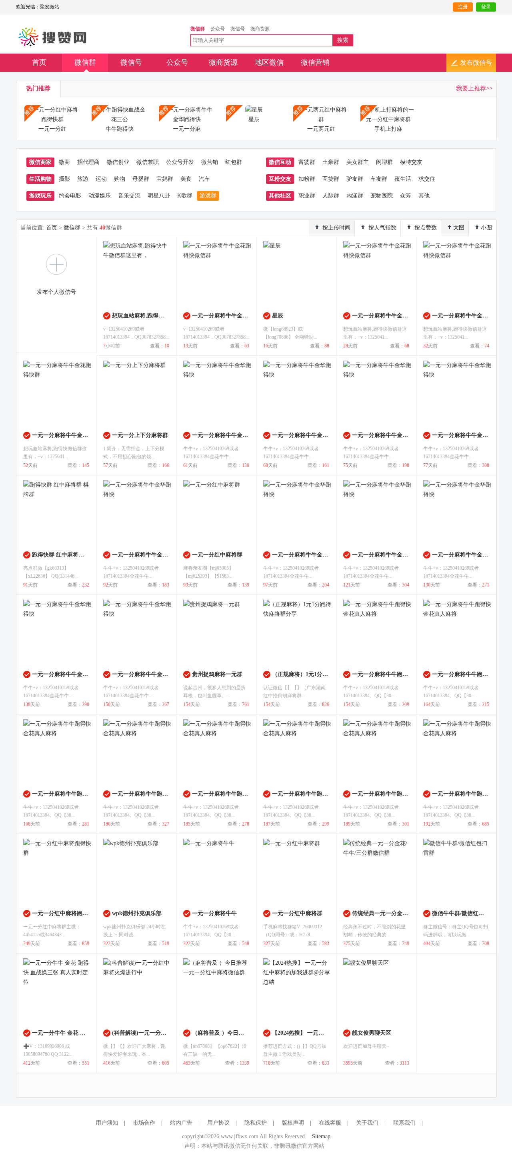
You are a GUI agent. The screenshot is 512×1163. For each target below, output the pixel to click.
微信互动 (280, 162)
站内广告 (181, 1123)
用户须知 (107, 1123)
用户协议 (218, 1123)
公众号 (177, 62)
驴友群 (354, 179)
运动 (101, 179)
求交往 (426, 179)
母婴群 (140, 179)
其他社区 (280, 196)
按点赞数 (425, 228)
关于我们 (367, 1123)
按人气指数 (382, 228)
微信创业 (118, 162)
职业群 (306, 196)
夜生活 (402, 179)
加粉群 (306, 179)
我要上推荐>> (474, 88)
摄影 (64, 179)
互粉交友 (280, 179)
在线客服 (330, 1123)
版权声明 (293, 1123)
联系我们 (404, 1123)
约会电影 (70, 196)
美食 (186, 179)
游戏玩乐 (40, 196)
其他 (424, 196)
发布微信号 (476, 62)
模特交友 (411, 162)
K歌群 (184, 196)
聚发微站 (53, 37)
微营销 (209, 162)
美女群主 (357, 162)
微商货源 (223, 62)
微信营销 (315, 62)
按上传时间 (336, 228)
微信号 (131, 62)
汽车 (204, 179)
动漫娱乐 (99, 196)
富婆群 (306, 162)
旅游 (82, 179)
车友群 (378, 179)
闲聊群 (384, 162)
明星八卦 (159, 196)
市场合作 (144, 1123)
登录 (486, 7)
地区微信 (269, 62)
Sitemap (321, 1136)
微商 (64, 162)
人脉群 (330, 196)
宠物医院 (381, 196)
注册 (463, 7)
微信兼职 (147, 162)
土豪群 (330, 162)
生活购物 (40, 179)
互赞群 (330, 179)
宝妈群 (164, 179)
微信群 (85, 62)
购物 (119, 179)
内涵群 (354, 196)
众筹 (405, 196)
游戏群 (208, 196)
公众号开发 (180, 162)
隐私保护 (255, 1123)
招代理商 (88, 162)
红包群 (233, 162)
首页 (39, 62)
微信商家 (40, 162)
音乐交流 (129, 196)
